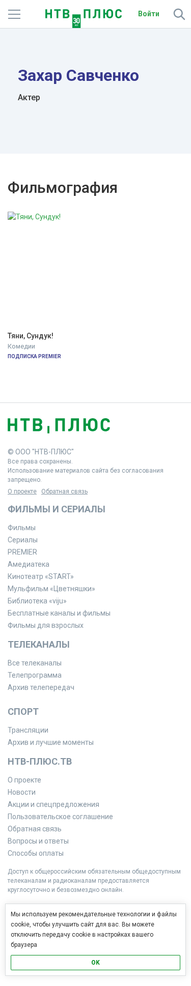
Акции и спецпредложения (53, 804)
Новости (22, 792)
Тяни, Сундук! (30, 336)
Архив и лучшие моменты (51, 742)
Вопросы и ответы (38, 841)
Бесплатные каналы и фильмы (59, 613)
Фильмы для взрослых (46, 625)
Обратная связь (64, 491)
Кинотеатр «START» (41, 576)
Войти (148, 14)
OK (95, 962)
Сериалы (23, 540)
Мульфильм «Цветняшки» (51, 589)
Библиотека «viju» (37, 601)
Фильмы (22, 528)
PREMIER (22, 552)
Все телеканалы (35, 663)
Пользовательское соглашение (60, 817)
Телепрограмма (35, 675)
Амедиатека (28, 564)
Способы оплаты (36, 853)
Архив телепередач (41, 687)
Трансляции (28, 730)
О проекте (22, 491)
